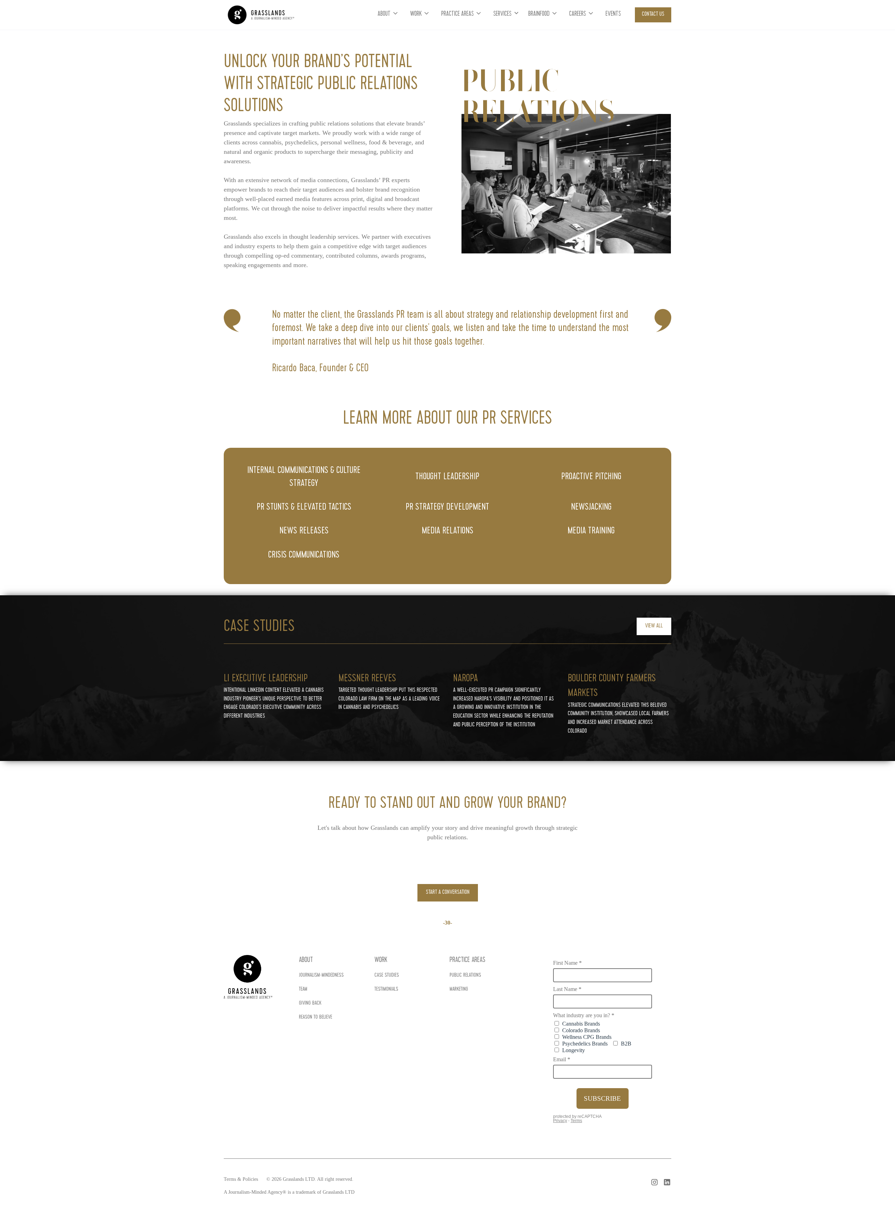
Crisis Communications (303, 555)
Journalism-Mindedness (321, 975)
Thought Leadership (447, 477)
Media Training (591, 531)
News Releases (304, 531)
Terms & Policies (241, 1179)
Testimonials (386, 989)
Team (303, 989)
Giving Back (310, 1003)
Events (613, 14)
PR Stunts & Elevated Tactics (304, 507)
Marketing (459, 989)
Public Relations (465, 975)
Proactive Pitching (591, 477)
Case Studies (386, 975)
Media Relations (447, 531)
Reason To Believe (315, 1017)
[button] (388, 15)
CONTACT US (653, 14)
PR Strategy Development (447, 507)
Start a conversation (448, 893)
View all (654, 626)
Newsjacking (591, 507)
